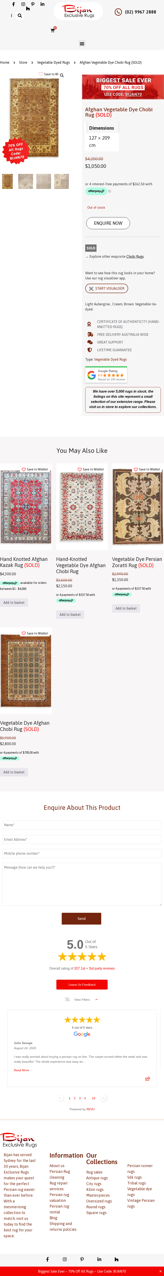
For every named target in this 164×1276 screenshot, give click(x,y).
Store (23, 62)
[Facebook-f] (14, 4)
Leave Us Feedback (82, 984)
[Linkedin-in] (42, 4)
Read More (21, 1070)
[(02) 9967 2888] (118, 12)
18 (93, 1098)
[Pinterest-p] (33, 4)
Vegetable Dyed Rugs (53, 62)
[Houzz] (28, 8)
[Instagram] (23, 4)
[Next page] (103, 1098)
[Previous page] (60, 1098)
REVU (90, 1109)
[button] (19, 15)
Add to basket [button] (14, 602)
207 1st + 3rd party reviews (94, 968)
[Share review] (147, 1080)
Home (4, 62)
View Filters (82, 999)
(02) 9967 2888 (140, 11)
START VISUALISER (109, 288)
